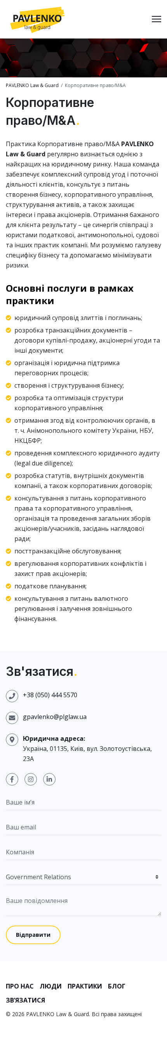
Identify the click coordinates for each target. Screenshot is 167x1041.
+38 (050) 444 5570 (50, 695)
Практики (85, 986)
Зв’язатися (25, 1000)
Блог (116, 986)
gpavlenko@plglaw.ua (55, 716)
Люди (51, 986)
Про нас (20, 986)
